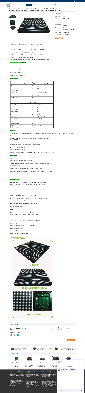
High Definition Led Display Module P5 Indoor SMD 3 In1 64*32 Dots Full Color (42, 365)
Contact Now (71, 340)
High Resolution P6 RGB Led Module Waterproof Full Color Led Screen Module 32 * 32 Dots (49, 375)
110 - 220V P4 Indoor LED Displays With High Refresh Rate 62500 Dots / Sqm (17, 375)
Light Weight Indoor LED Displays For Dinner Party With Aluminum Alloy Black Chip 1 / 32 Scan (17, 384)
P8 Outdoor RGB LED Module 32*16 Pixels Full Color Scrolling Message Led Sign (55, 365)
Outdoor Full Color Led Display (31, 372)
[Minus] (81, 362)
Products (29, 4)
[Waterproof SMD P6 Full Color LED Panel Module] (34, 348)
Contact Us (57, 4)
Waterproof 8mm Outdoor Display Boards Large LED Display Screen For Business (33, 375)
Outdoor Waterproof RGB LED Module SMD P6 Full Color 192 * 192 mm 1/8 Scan (29, 365)
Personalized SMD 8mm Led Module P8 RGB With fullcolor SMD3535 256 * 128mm (49, 378)
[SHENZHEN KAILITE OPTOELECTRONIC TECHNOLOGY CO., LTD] (13, 5)
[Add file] (59, 390)
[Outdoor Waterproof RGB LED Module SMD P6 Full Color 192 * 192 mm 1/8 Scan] (29, 359)
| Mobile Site (46, 390)
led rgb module (28, 320)
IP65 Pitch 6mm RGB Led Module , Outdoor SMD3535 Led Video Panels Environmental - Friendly (49, 382)
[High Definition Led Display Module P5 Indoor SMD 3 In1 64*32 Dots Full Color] (42, 359)
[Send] (82, 390)
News (63, 4)
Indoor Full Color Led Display (17, 371)
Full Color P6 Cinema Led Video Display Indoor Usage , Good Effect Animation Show (16, 381)
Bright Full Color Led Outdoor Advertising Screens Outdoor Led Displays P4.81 (32, 382)
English (76, 1)
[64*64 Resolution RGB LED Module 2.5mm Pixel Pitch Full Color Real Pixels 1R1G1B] (56, 348)
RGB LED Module (22, 8)
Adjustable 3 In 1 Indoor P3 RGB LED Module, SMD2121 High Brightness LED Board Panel (49, 385)
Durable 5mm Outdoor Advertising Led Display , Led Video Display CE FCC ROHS (33, 385)
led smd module (15, 320)
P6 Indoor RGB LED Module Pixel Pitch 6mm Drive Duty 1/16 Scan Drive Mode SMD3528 (16, 365)
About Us (35, 4)
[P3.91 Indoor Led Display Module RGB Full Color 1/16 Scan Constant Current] (69, 359)
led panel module (22, 320)
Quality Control (49, 4)
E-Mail (38, 390)
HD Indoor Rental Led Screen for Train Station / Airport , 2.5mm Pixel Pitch (17, 378)
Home (23, 4)
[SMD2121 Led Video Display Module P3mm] (12, 348)
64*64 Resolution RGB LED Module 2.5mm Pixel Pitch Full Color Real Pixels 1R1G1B (67, 349)
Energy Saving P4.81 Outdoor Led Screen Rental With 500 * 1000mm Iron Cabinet (33, 378)
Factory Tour (42, 4)
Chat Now (70, 1)
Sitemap (41, 390)
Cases (68, 4)
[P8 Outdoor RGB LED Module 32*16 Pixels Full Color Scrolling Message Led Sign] (55, 359)
